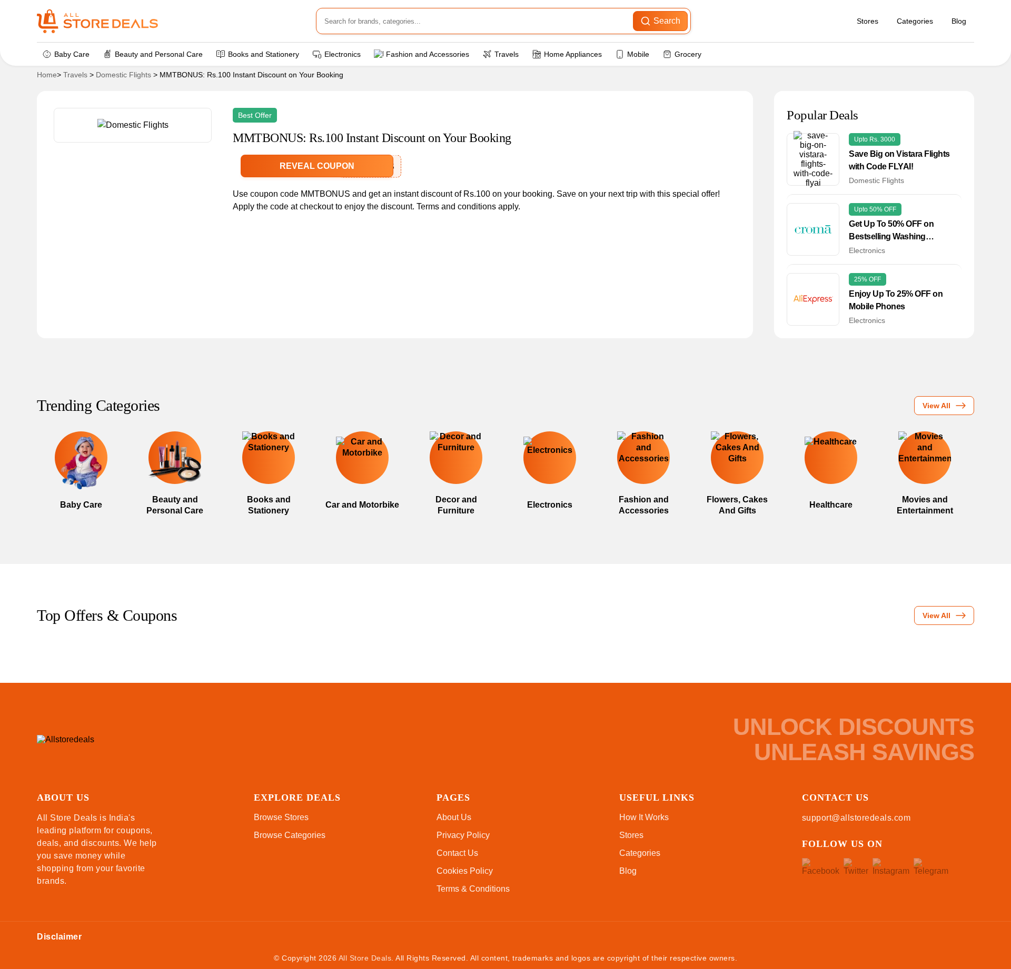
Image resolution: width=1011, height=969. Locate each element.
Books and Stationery (263, 54)
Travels (506, 54)
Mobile (638, 54)
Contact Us (457, 853)
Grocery (688, 54)
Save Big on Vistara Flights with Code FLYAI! (899, 160)
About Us (454, 817)
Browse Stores (281, 817)
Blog (958, 21)
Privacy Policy (463, 835)
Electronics (342, 54)
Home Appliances (573, 54)
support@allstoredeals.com (856, 817)
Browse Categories (289, 835)
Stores (867, 21)
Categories (915, 21)
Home (47, 74)
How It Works (644, 817)
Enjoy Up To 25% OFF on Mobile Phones (896, 300)
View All (936, 405)
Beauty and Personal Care (159, 54)
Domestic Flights (123, 74)
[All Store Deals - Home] (97, 21)
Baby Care (72, 54)
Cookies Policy (465, 870)
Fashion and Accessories (427, 54)
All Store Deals (365, 958)
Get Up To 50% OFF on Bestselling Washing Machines (891, 231)
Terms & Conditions (473, 888)
